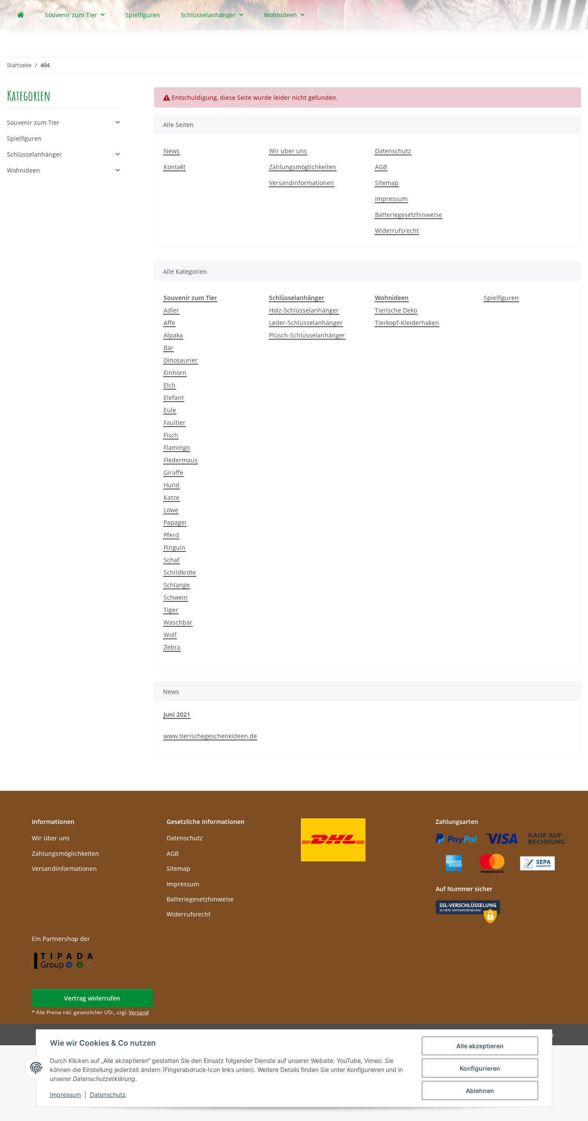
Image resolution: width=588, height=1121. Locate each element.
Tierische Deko (396, 310)
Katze (171, 497)
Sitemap (387, 183)
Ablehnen (480, 1090)
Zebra (172, 647)
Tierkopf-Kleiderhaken (407, 323)
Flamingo (177, 447)
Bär (168, 348)
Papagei (175, 522)
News (171, 151)
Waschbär (178, 622)
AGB (381, 167)
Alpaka (173, 335)
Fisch (171, 435)
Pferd (171, 535)
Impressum (65, 1094)
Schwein (176, 597)
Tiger (171, 610)
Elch (170, 385)
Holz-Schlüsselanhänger (304, 310)
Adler (171, 310)
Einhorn (175, 373)
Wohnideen (23, 170)
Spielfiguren (501, 298)
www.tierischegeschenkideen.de (210, 736)
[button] (63, 122)
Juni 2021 (177, 714)
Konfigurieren (480, 1068)
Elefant (174, 397)
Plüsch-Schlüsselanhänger (307, 335)
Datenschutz (108, 1094)
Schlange (177, 585)
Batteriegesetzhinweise (408, 215)
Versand (139, 1012)
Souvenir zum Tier (33, 122)
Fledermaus (181, 460)
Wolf (170, 635)
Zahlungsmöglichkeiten (302, 167)
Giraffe (173, 472)
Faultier (175, 422)
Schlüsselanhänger (34, 154)
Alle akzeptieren (480, 1046)
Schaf (171, 560)
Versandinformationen (301, 183)
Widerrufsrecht (397, 230)
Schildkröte (180, 572)
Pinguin (175, 547)
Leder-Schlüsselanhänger (306, 323)
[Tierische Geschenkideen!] (20, 15)
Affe (169, 323)
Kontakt (175, 167)
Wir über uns (288, 151)
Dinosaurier (181, 360)
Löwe (171, 510)
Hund (171, 485)
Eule (170, 410)
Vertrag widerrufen (92, 998)
